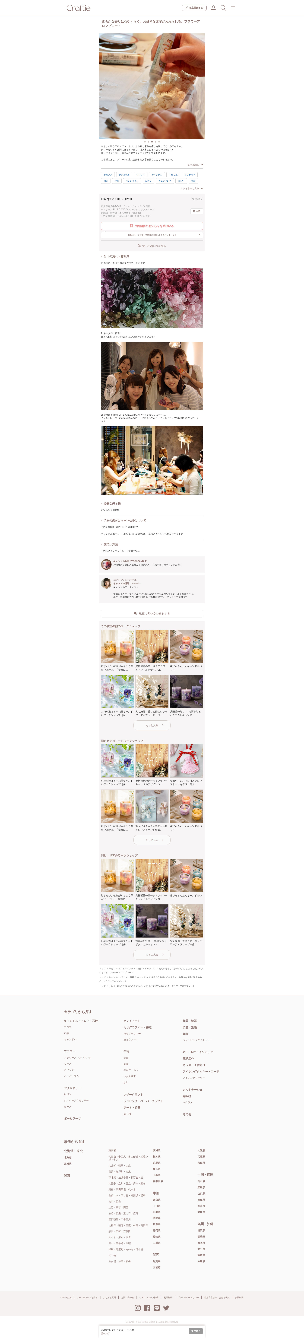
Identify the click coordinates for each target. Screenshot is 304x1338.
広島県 (201, 1187)
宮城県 (67, 1163)
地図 (198, 211)
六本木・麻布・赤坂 (120, 1237)
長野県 (156, 1218)
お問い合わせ (127, 1297)
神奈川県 (158, 1181)
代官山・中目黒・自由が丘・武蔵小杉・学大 (128, 1158)
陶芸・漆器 (190, 1020)
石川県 (156, 1205)
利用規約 (168, 1297)
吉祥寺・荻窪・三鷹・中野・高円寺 (128, 1225)
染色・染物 (190, 1027)
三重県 (156, 1242)
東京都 (112, 1150)
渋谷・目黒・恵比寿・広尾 (123, 1213)
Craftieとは (66, 1297)
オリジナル (157, 174)
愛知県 (156, 1236)
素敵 (193, 181)
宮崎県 (201, 1255)
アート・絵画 (132, 1107)
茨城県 (156, 1150)
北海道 (67, 1157)
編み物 (187, 1096)
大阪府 (201, 1150)
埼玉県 (156, 1168)
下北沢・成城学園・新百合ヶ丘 (126, 1177)
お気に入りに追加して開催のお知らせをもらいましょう (164, 234)
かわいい (108, 174)
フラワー (69, 1051)
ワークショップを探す (87, 1297)
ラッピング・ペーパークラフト (143, 1101)
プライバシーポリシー (188, 1297)
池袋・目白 (115, 1201)
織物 (185, 1033)
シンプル (140, 174)
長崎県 (201, 1236)
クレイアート (132, 1020)
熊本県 (201, 1242)
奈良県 (201, 1162)
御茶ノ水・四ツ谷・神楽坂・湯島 (127, 1195)
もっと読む (193, 164)
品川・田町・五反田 (120, 1231)
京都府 (156, 1267)
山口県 (201, 1193)
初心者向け (189, 174)
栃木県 (156, 1156)
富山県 (156, 1199)
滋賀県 (156, 1261)
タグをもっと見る (190, 188)
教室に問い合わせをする (154, 613)
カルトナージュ (192, 1089)
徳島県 (201, 1199)
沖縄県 (201, 1261)
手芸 (126, 1051)
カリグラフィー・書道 (138, 1027)
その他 (187, 1114)
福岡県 (201, 1230)
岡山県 (201, 1181)
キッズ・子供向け (194, 1065)
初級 (106, 181)
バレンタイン (132, 181)
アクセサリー (72, 1088)
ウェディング (165, 181)
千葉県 (156, 1175)
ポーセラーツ (72, 1118)
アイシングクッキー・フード (201, 1071)
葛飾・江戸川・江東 (120, 1171)
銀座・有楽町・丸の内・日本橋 (126, 1249)
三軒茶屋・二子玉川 (120, 1219)
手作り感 (173, 174)
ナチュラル (124, 174)
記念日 (148, 181)
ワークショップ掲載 (148, 1297)
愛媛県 (201, 1212)
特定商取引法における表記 (217, 1297)
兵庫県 (201, 1156)
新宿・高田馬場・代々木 (122, 1189)
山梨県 (156, 1212)
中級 (117, 181)
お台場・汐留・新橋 (120, 1261)
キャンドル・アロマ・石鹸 (81, 1020)
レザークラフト (133, 1094)
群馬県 (156, 1162)
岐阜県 (156, 1224)
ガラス (128, 1114)
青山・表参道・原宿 (120, 1243)
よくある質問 (109, 1297)
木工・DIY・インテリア (198, 1051)
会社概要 (239, 1297)
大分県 (201, 1249)
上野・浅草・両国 (118, 1207)
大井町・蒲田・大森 (120, 1165)
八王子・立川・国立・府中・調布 (127, 1183)
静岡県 (156, 1230)
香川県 (201, 1205)
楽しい (181, 181)
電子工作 (188, 1058)
